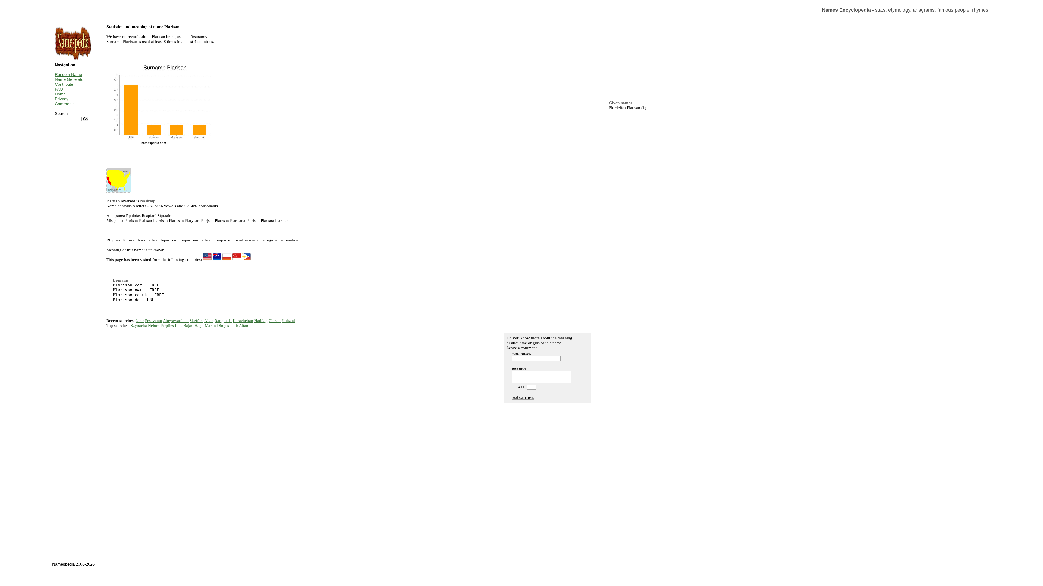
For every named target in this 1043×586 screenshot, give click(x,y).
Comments (65, 103)
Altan (208, 321)
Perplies (167, 325)
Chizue (275, 321)
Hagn (199, 325)
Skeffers (196, 321)
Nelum (153, 325)
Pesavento (153, 321)
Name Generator (70, 79)
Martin (210, 325)
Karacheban (243, 321)
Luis (178, 325)
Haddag (261, 321)
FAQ (59, 89)
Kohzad (288, 321)
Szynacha (139, 325)
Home (60, 94)
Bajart (188, 325)
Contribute (64, 84)
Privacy (61, 99)
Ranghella (223, 321)
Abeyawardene (176, 321)
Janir (140, 321)
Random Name (68, 74)
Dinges (223, 325)
